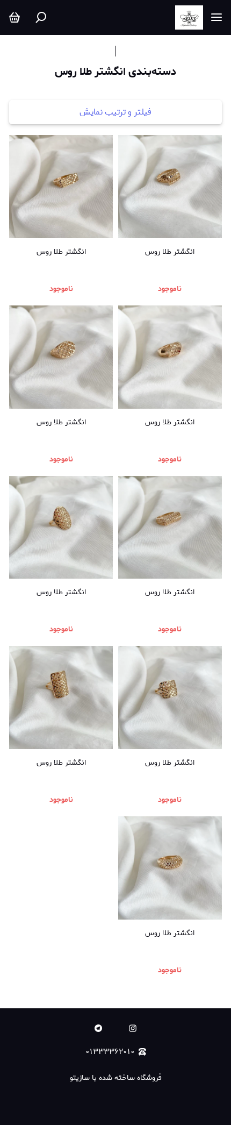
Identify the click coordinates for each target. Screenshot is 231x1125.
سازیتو (80, 1078)
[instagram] (132, 1028)
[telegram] (98, 1028)
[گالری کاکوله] (189, 17)
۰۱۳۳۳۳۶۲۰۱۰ (110, 1052)
